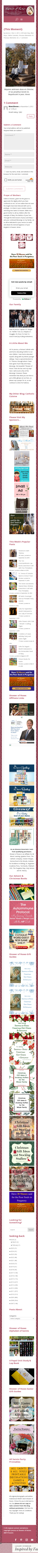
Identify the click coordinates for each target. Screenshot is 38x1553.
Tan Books (24, 866)
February (16, 1245)
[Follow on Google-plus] (32, 1540)
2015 (14, 1279)
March (15, 1242)
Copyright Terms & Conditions (22, 1510)
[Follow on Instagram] (26, 1540)
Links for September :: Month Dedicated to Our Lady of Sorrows (26, 611)
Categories (12, 1316)
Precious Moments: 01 (26, 35)
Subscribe (21, 293)
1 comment (24, 38)
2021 (14, 1260)
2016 (14, 1276)
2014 (14, 1282)
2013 (14, 1285)
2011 (14, 1291)
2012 (14, 1288)
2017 (14, 1273)
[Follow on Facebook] (15, 1540)
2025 (14, 1248)
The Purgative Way (19, 868)
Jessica (8, 33)
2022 (14, 1257)
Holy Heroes (30, 868)
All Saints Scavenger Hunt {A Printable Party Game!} (26, 598)
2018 (14, 1270)
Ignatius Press (25, 856)
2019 (14, 1267)
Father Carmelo (13, 35)
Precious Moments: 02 (11, 38)
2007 (14, 1303)
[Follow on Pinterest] (21, 1540)
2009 (14, 1297)
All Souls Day (25, 33)
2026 (13, 1240)
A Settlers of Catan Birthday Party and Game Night (25, 636)
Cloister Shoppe (28, 859)
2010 (14, 1294)
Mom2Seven (14, 106)
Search (31, 1230)
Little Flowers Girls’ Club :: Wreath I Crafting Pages (26, 623)
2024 (14, 1251)
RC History (23, 871)
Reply (31, 116)
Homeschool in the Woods (18, 861)
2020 (14, 1264)
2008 (14, 1300)
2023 (14, 1254)
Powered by (17, 299)
